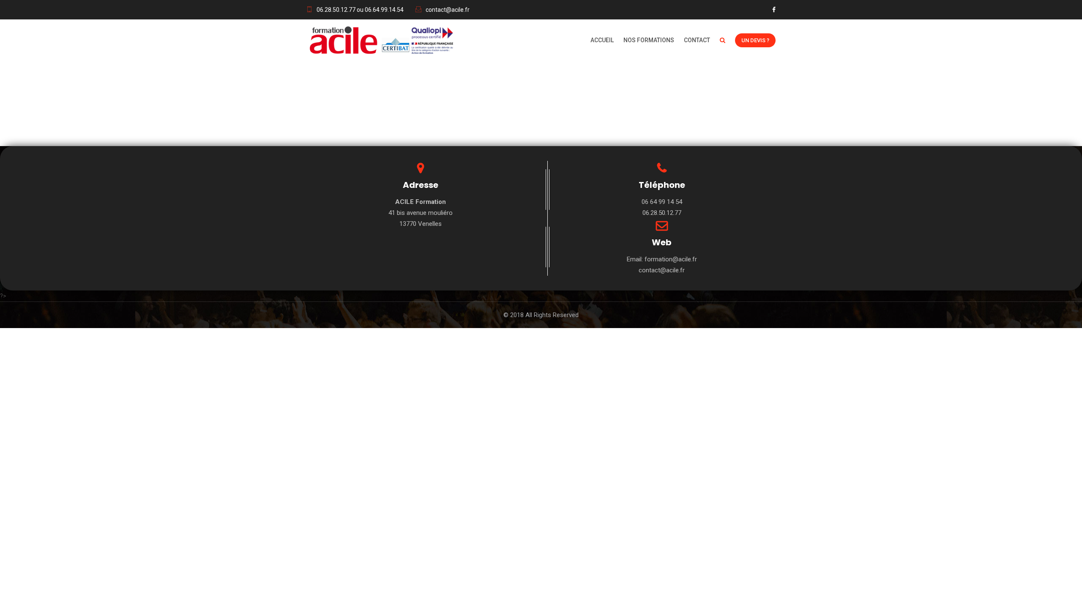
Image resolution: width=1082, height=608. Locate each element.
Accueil (602, 40)
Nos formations (648, 40)
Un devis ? (755, 40)
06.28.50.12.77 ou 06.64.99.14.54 (360, 9)
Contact (697, 40)
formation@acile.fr (671, 259)
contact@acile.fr (448, 9)
